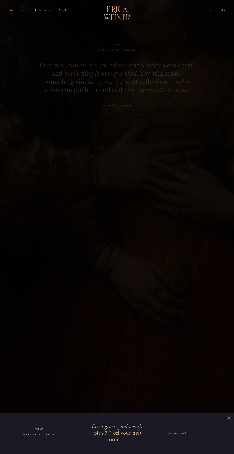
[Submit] (219, 433)
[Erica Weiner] (117, 13)
